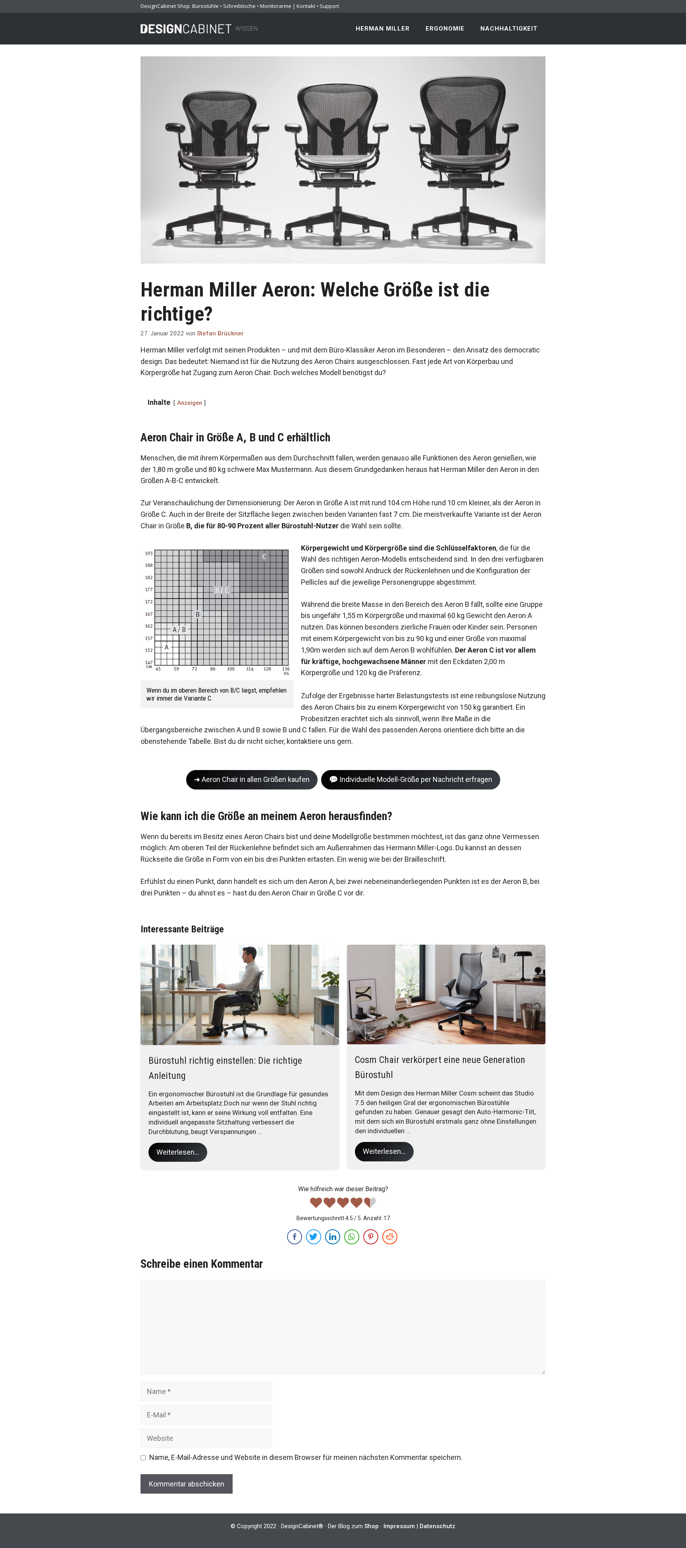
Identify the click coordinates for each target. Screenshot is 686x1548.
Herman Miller (383, 28)
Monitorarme (275, 6)
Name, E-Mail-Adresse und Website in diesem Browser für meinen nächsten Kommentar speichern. (305, 1457)
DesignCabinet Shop (165, 6)
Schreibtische (239, 6)
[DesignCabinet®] (186, 28)
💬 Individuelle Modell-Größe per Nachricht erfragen (410, 779)
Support (329, 6)
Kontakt (306, 6)
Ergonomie (445, 28)
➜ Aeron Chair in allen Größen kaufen (252, 779)
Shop (371, 1526)
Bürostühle (205, 6)
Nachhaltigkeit (509, 28)
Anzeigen (189, 403)
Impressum (399, 1526)
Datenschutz (437, 1526)
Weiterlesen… (177, 1152)
